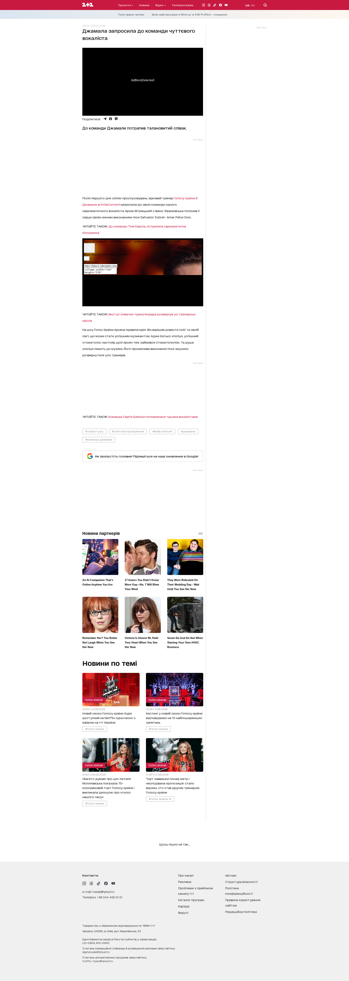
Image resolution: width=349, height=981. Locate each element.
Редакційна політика (241, 911)
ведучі (183, 912)
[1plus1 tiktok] (99, 883)
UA (247, 5)
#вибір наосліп (162, 431)
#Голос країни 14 (160, 798)
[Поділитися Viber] (116, 118)
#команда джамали (98, 439)
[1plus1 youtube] (113, 883)
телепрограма (182, 5)
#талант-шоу (94, 431)
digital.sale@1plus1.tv (96, 951)
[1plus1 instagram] (84, 883)
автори (230, 875)
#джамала (188, 431)
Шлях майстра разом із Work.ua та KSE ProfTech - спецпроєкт (190, 14)
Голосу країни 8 (186, 198)
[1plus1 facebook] (106, 883)
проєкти (125, 5)
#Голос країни (94, 728)
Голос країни (94, 700)
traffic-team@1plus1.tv (97, 960)
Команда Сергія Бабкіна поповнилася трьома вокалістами (153, 416)
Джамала (101, 204)
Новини (144, 5)
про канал (186, 875)
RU (253, 5)
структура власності (241, 881)
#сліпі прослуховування (128, 431)
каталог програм (191, 899)
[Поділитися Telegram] (104, 119)
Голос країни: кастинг (131, 14)
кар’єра (183, 906)
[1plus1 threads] (91, 883)
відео (159, 5)
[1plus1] (87, 5)
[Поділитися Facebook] (110, 118)
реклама (184, 881)
